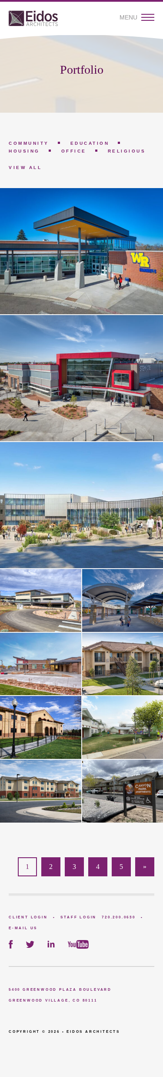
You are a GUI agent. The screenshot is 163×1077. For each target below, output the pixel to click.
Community (29, 143)
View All (25, 167)
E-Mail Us (23, 928)
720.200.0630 (119, 917)
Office (73, 151)
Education (90, 143)
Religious (127, 151)
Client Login (28, 917)
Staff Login (78, 917)
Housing (24, 151)
